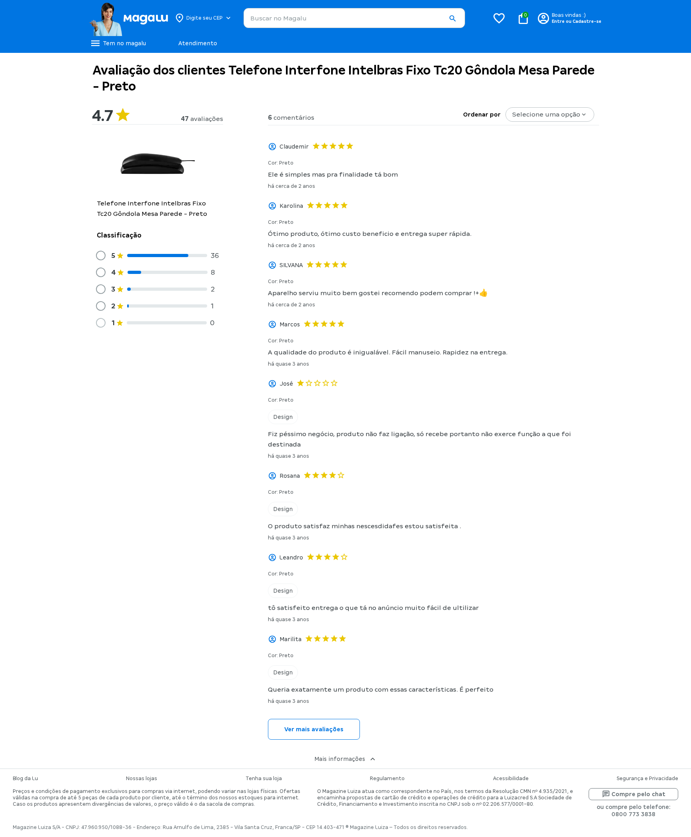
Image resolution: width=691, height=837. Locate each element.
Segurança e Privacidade (647, 778)
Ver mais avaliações (314, 729)
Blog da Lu (25, 778)
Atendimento (197, 43)
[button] (452, 18)
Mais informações (339, 759)
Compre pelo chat (638, 794)
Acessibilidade (511, 778)
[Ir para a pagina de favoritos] (499, 18)
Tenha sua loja (264, 778)
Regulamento (387, 778)
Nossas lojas (141, 778)
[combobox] (354, 18)
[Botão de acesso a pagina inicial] (129, 18)
